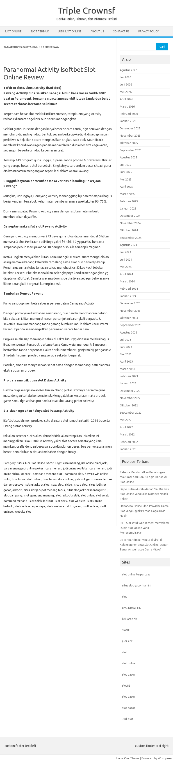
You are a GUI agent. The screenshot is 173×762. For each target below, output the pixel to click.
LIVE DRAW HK (131, 607)
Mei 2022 (126, 419)
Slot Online (13, 31)
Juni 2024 (126, 259)
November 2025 (130, 135)
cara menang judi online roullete (66, 468)
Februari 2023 (129, 376)
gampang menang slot (47, 473)
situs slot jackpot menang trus (87, 489)
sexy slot (57, 484)
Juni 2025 (126, 172)
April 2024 (126, 274)
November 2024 (130, 223)
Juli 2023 (125, 339)
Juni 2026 (126, 84)
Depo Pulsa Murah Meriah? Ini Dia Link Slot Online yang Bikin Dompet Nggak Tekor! (144, 493)
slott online (90, 506)
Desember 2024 (130, 215)
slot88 (126, 629)
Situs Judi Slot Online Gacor (35, 462)
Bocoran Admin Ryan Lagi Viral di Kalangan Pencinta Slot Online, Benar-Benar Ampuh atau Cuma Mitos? (144, 544)
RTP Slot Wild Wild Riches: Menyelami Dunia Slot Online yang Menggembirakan (144, 527)
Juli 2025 (125, 164)
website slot (23, 511)
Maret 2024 (127, 281)
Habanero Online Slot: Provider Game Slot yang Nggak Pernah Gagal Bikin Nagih (144, 510)
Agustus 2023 (128, 332)
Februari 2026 (129, 113)
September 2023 (130, 325)
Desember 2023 (130, 303)
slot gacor (128, 674)
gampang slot (73, 473)
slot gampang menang (39, 495)
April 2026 (126, 99)
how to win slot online (26, 479)
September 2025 (130, 150)
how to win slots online (58, 479)
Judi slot (127, 718)
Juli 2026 (125, 77)
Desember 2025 (130, 128)
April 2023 (126, 361)
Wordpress (165, 758)
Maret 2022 (127, 434)
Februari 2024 (129, 288)
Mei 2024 (126, 266)
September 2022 (130, 412)
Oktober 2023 (129, 317)
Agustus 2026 (128, 70)
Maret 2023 (127, 368)
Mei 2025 (126, 179)
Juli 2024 (125, 252)
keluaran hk (129, 618)
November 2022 (130, 397)
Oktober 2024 (129, 230)
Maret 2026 (127, 106)
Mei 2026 (126, 91)
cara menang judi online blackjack (85, 462)
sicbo (68, 484)
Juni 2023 (126, 347)
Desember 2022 (130, 390)
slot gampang (13, 495)
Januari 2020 (128, 449)
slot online (129, 663)
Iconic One (123, 758)
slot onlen (87, 495)
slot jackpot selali (67, 495)
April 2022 (126, 427)
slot (124, 596)
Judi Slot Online (70, 31)
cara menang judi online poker (23, 468)
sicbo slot (80, 484)
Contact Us (121, 31)
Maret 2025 (127, 193)
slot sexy (61, 500)
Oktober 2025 (129, 142)
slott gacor (74, 506)
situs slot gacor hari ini (136, 585)
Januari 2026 (128, 120)
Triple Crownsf (86, 10)
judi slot (127, 641)
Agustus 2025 (128, 157)
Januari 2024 (128, 296)
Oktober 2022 (129, 405)
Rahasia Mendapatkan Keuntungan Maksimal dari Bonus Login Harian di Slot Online (143, 477)
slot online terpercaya (136, 574)
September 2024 (130, 237)
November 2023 (130, 310)
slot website (77, 500)
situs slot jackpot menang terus (44, 489)
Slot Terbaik (40, 31)
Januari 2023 (128, 383)
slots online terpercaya (30, 506)
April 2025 (126, 186)
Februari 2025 (129, 201)
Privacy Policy (148, 31)
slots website (55, 506)
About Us (97, 31)
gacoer (25, 473)
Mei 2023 (126, 354)
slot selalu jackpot (41, 500)
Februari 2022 (129, 441)
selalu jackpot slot (37, 484)
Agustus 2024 (128, 244)
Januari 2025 (128, 208)
